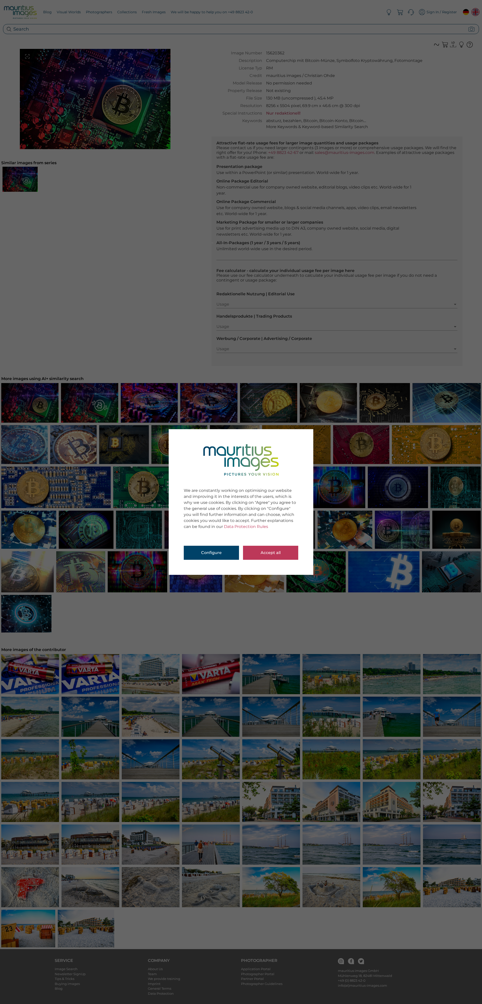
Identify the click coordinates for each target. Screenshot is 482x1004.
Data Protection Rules (246, 526)
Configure (211, 552)
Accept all (271, 552)
